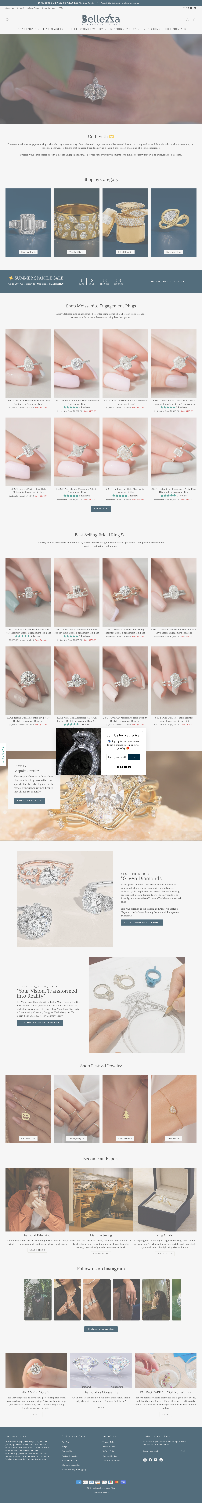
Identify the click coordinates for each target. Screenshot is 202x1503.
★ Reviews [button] (3, 754)
